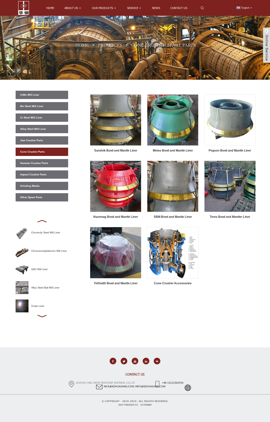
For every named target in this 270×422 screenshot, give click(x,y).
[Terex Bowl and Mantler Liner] (229, 186)
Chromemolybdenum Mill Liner (49, 250)
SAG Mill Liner (39, 269)
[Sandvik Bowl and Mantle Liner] (115, 119)
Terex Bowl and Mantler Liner (230, 216)
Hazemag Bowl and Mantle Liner (115, 216)
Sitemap (146, 404)
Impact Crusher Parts (33, 174)
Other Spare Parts (31, 197)
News (156, 8)
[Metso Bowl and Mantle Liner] (172, 119)
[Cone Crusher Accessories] (172, 252)
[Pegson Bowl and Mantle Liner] (229, 119)
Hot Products (128, 404)
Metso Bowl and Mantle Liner (173, 150)
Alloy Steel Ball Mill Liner (45, 287)
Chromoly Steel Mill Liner (45, 232)
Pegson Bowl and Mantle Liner (230, 150)
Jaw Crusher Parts (31, 140)
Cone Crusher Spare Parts (163, 45)
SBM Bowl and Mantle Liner (173, 216)
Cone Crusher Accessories (173, 283)
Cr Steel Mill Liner (31, 117)
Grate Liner (37, 305)
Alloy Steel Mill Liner (33, 128)
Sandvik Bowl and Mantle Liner (115, 150)
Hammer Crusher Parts (34, 163)
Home (50, 8)
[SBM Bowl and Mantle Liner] (172, 186)
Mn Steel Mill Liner (31, 106)
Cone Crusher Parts (32, 151)
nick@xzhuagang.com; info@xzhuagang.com (134, 386)
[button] (42, 221)
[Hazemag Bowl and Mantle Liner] (115, 186)
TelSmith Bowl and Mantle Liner (116, 283)
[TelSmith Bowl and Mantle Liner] (115, 252)
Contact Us (178, 8)
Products (110, 45)
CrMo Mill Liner (29, 94)
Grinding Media (29, 185)
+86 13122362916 (172, 382)
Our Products (102, 8)
